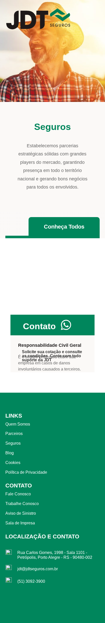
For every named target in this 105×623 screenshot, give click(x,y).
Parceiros (14, 433)
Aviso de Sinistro (20, 513)
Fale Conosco (18, 494)
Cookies (12, 462)
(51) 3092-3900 (31, 581)
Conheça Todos (64, 226)
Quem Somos (17, 424)
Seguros (13, 443)
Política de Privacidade (26, 472)
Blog (9, 453)
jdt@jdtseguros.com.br (37, 569)
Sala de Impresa (20, 523)
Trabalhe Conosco (22, 503)
